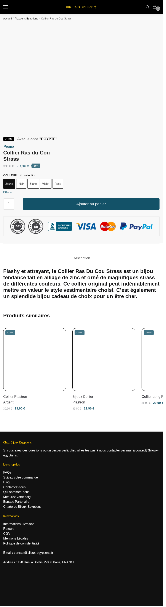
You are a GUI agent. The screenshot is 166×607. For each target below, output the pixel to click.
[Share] (148, 28)
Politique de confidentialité (21, 543)
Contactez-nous (14, 487)
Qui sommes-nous (16, 492)
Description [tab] (81, 258)
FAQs (7, 472)
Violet (45, 183)
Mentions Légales (15, 538)
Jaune (9, 183)
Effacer (7, 192)
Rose (58, 183)
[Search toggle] (147, 7)
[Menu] (9, 7)
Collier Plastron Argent (15, 399)
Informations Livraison (18, 524)
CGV (6, 533)
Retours (8, 528)
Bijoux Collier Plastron (82, 399)
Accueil (7, 18)
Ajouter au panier (91, 204)
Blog (6, 482)
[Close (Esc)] (158, 28)
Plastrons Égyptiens (26, 18)
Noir (21, 183)
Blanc (33, 183)
